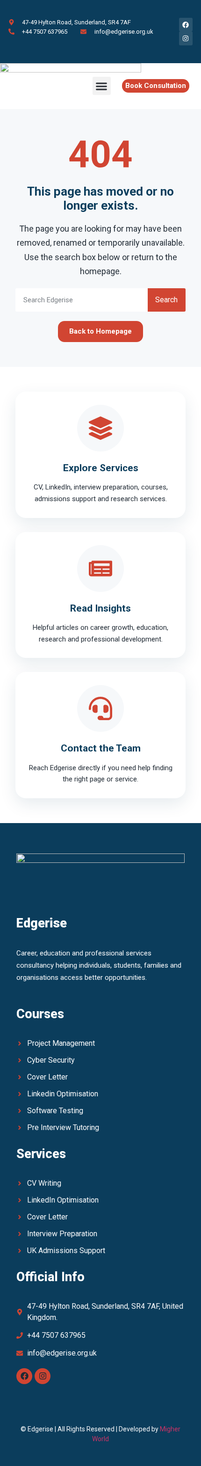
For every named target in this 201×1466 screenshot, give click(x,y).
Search (166, 299)
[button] (102, 86)
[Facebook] (24, 1376)
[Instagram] (42, 1376)
